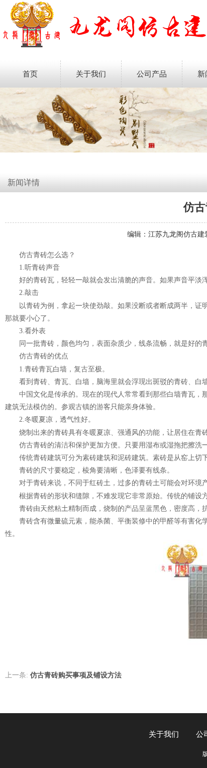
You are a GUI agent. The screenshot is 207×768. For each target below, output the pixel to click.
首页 (30, 74)
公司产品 (152, 74)
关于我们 (91, 74)
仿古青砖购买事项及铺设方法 (76, 675)
